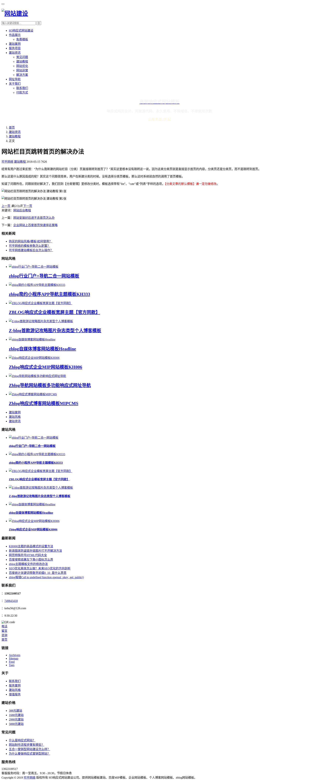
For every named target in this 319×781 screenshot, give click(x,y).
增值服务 (15, 694)
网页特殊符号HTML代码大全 (28, 555)
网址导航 (15, 79)
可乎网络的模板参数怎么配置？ (29, 245)
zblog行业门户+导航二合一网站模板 (44, 276)
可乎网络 (7, 161)
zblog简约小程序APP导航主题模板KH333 (49, 294)
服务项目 (15, 48)
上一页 (5, 206)
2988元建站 (16, 719)
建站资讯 (15, 52)
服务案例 (15, 685)
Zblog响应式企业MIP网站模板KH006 (45, 367)
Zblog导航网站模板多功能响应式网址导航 (50, 385)
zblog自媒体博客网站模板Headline (42, 348)
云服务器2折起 (159, 119)
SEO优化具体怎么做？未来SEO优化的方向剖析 (40, 568)
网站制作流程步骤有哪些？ (26, 744)
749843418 (11, 600)
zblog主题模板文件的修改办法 (28, 564)
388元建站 (15, 710)
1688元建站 (16, 715)
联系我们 (22, 88)
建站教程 (22, 61)
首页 (12, 127)
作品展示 (15, 35)
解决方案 (22, 74)
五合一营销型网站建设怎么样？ (29, 749)
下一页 (27, 206)
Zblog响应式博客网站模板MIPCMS (43, 403)
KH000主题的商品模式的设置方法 (31, 546)
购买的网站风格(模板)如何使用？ (30, 241)
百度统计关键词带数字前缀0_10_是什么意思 (37, 572)
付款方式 (22, 92)
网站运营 (22, 70)
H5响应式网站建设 (21, 30)
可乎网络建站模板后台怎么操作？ (31, 250)
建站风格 (15, 416)
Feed (12, 661)
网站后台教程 (22, 210)
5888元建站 (16, 723)
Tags (11, 665)
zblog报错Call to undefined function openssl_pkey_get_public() (46, 577)
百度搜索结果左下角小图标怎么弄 (31, 559)
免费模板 (22, 39)
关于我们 (15, 83)
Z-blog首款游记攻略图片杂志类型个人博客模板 (55, 330)
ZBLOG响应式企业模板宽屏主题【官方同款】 (54, 312)
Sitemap (13, 658)
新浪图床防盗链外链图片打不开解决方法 (35, 550)
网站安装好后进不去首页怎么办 (34, 217)
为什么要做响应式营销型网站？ (29, 753)
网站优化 (22, 66)
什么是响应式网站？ (22, 740)
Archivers (14, 655)
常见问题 (22, 57)
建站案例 (15, 43)
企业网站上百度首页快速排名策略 (35, 225)
